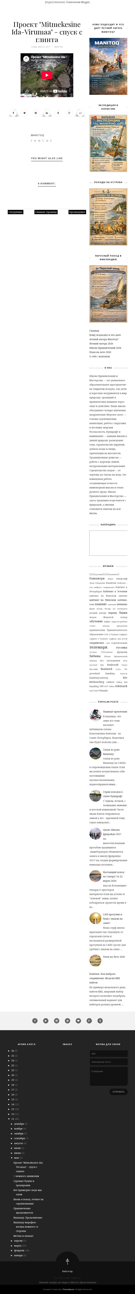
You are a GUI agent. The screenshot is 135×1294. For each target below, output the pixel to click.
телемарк (98, 647)
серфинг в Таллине (98, 638)
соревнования (119, 643)
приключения (97, 630)
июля (17, 1148)
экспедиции (113, 660)
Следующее (16, 212)
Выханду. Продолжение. (28, 1217)
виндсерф (121, 578)
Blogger (85, 2)
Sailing (119, 682)
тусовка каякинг (104, 574)
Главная (94, 330)
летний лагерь (98, 613)
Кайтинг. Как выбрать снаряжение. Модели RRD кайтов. (104, 978)
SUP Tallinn (109, 686)
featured (106, 669)
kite (125, 677)
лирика (112, 612)
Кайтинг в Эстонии (115, 591)
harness (123, 673)
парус (107, 621)
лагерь (100, 608)
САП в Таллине (111, 634)
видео (110, 578)
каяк (91, 604)
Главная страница (46, 212)
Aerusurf (93, 665)
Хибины (95, 656)
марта (18, 1245)
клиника (122, 604)
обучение (96, 621)
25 (13, 1055)
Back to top (67, 1271)
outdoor (110, 682)
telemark (121, 686)
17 (13, 1089)
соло (108, 643)
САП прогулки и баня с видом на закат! (113, 918)
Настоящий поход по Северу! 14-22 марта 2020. (113, 876)
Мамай (92, 617)
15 (13, 1099)
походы (106, 626)
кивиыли (112, 604)
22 (13, 1070)
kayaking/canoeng (98, 677)
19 (13, 1079)
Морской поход (115, 617)
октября (19, 1133)
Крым (92, 608)
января (18, 1255)
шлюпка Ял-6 (96, 660)
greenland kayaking (102, 673)
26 (13, 1050)
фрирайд (122, 652)
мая (16, 1157)
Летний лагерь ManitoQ (67, 1277)
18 (13, 1084)
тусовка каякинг (101, 652)
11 (13, 1118)
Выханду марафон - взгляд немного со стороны (26, 1226)
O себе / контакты (99, 356)
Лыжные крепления (115, 711)
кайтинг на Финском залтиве (108, 595)
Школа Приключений (115, 656)
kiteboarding (96, 681)
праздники (122, 626)
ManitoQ (37, 135)
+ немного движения (26, 1176)
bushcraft (112, 664)
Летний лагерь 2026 (101, 343)
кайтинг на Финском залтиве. (108, 599)
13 (13, 1109)
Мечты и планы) (23, 1235)
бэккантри (97, 578)
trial (91, 690)
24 (13, 1060)
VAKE (95, 690)
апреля (18, 1240)
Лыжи (123, 613)
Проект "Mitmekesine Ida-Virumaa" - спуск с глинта (29, 1167)
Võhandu (103, 690)
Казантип (111, 583)
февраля (19, 1250)
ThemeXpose (68, 1289)
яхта (125, 660)
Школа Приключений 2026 (105, 347)
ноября (18, 1128)
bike (102, 665)
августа (19, 1143)
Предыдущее (77, 212)
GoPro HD (121, 669)
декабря (19, 1123)
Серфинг (123, 634)
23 (13, 1065)
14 (13, 1104)
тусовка (121, 647)
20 (13, 1075)
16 (13, 1094)
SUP (102, 686)
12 (13, 1114)
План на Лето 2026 (114, 956)
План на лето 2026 (100, 352)
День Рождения (97, 583)
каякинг (101, 604)
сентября (20, 1138)
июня (17, 1153)
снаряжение (96, 642)
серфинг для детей (118, 638)
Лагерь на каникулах (116, 608)
